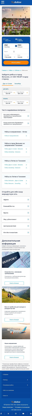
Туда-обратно (8, 40)
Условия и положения (22, 407)
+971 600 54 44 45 (16, 410)
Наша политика (8, 407)
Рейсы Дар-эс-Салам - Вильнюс (14, 149)
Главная (4, 70)
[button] (16, 116)
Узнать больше (14, 283)
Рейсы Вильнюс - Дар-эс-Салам (14, 180)
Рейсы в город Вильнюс (12, 135)
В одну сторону (20, 40)
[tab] (7, 84)
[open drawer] (2, 2)
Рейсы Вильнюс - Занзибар (12, 183)
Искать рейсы (16, 62)
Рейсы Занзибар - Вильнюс (12, 152)
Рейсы (11, 70)
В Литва (17, 70)
